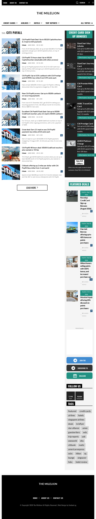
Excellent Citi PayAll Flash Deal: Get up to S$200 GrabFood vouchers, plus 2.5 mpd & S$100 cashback (42, 112)
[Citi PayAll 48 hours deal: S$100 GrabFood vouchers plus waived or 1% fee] (11, 154)
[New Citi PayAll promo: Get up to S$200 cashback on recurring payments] (11, 100)
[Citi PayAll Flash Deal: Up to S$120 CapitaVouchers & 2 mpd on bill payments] (11, 46)
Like (70, 392)
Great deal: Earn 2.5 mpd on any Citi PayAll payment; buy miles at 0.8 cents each (38, 130)
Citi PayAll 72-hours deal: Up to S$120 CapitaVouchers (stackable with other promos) (40, 58)
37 (61, 117)
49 (61, 135)
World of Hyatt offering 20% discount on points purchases (86, 302)
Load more (31, 187)
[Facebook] (89, 2)
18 (61, 45)
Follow (79, 392)
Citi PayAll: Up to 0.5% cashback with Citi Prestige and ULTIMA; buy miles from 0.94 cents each (41, 77)
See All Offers (79, 162)
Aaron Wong (31, 45)
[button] (80, 2)
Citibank (24, 45)
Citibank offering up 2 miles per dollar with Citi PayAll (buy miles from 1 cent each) (40, 166)
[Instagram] (93, 2)
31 (91, 279)
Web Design (62, 505)
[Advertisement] (79, 342)
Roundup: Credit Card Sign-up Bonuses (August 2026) (85, 203)
